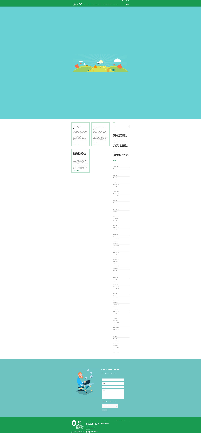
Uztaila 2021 (115, 281)
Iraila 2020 (115, 297)
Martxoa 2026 (115, 166)
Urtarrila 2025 (115, 195)
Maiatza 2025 (115, 186)
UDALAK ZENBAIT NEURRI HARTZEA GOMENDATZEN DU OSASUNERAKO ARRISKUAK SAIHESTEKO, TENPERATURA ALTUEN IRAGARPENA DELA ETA (92, 426)
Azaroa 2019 (115, 311)
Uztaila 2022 (115, 256)
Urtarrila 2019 (115, 327)
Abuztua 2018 (115, 336)
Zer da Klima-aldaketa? (89, 4)
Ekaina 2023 (115, 238)
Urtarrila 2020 (115, 309)
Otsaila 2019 (115, 325)
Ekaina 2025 (115, 184)
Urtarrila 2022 (115, 277)
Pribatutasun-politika (107, 401)
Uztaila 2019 (115, 315)
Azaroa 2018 (115, 329)
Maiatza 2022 (115, 268)
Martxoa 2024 (115, 218)
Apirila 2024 (115, 216)
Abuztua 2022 (115, 261)
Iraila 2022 (115, 259)
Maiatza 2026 (115, 164)
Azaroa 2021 (115, 279)
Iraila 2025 (115, 179)
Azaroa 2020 (115, 293)
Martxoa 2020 (115, 304)
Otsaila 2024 (115, 220)
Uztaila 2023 (115, 229)
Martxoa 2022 (115, 272)
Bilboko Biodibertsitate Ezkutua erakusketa (121, 141)
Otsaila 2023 (115, 247)
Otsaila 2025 (115, 193)
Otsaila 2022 (115, 275)
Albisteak (115, 4)
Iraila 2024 (115, 204)
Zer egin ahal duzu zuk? (107, 4)
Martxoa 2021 (115, 290)
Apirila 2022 (115, 270)
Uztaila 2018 (115, 334)
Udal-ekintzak (98, 4)
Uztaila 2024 (115, 202)
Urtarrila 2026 (115, 170)
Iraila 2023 (115, 232)
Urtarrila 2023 (115, 250)
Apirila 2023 (115, 243)
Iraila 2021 (115, 284)
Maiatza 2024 (115, 213)
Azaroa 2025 (115, 173)
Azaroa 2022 (115, 252)
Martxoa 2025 (115, 191)
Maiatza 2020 (115, 302)
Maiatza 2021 (115, 288)
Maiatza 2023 (115, 241)
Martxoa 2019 (115, 322)
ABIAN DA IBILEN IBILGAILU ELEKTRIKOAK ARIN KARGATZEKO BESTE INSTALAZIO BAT (100, 127)
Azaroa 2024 (115, 198)
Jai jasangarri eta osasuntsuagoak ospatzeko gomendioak (79, 127)
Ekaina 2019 (115, 318)
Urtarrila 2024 (115, 222)
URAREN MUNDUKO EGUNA (118, 151)
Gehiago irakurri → (76, 170)
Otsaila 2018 (115, 349)
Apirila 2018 (115, 345)
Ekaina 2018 (115, 340)
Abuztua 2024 (115, 207)
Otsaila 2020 (115, 306)
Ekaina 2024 (115, 211)
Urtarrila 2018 (115, 352)
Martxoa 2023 (115, 245)
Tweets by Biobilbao (105, 423)
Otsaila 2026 (115, 168)
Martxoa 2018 (115, 347)
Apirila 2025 (115, 188)
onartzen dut (110, 401)
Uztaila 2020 (115, 295)
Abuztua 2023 (115, 234)
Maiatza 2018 (115, 343)
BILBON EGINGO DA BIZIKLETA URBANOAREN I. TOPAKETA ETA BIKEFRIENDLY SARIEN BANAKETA (80, 153)
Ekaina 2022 (115, 266)
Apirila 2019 (115, 320)
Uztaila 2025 (115, 177)
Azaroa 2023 (115, 225)
